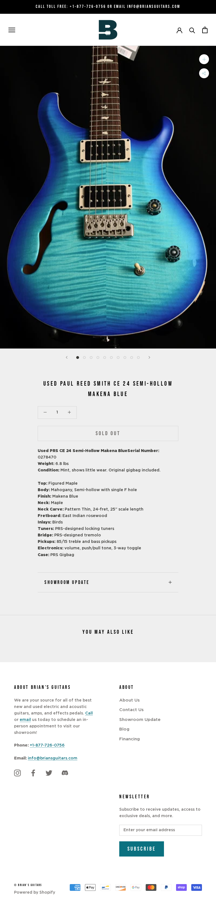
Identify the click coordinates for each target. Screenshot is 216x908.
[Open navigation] (11, 30)
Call (89, 713)
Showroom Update (67, 582)
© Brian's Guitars (28, 885)
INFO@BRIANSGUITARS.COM (153, 6)
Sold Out (108, 433)
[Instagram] (17, 773)
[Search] (192, 30)
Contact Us (131, 710)
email (25, 720)
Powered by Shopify (34, 892)
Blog (124, 729)
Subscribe (141, 849)
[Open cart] (205, 30)
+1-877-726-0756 (88, 6)
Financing (129, 739)
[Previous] (67, 357)
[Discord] (64, 773)
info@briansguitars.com (52, 758)
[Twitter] (49, 773)
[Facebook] (33, 773)
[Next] (149, 357)
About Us (129, 700)
